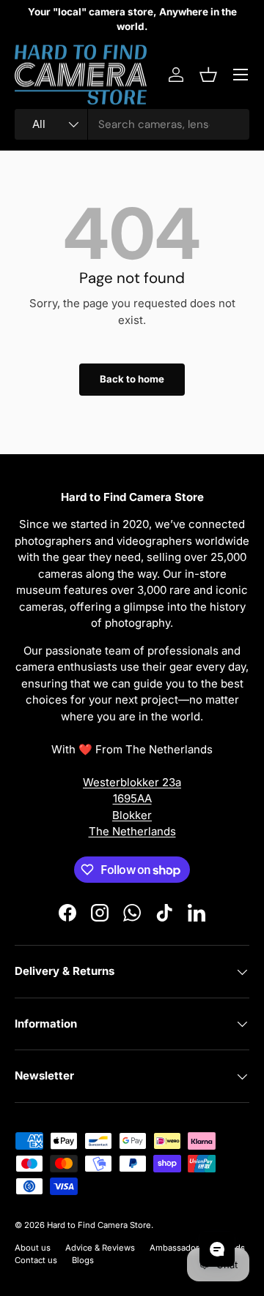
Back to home (132, 379)
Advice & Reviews (100, 1248)
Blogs (83, 1260)
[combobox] (132, 124)
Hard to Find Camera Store (99, 1225)
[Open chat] (217, 1249)
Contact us (36, 1260)
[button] (208, 75)
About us (33, 1248)
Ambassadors (176, 1248)
